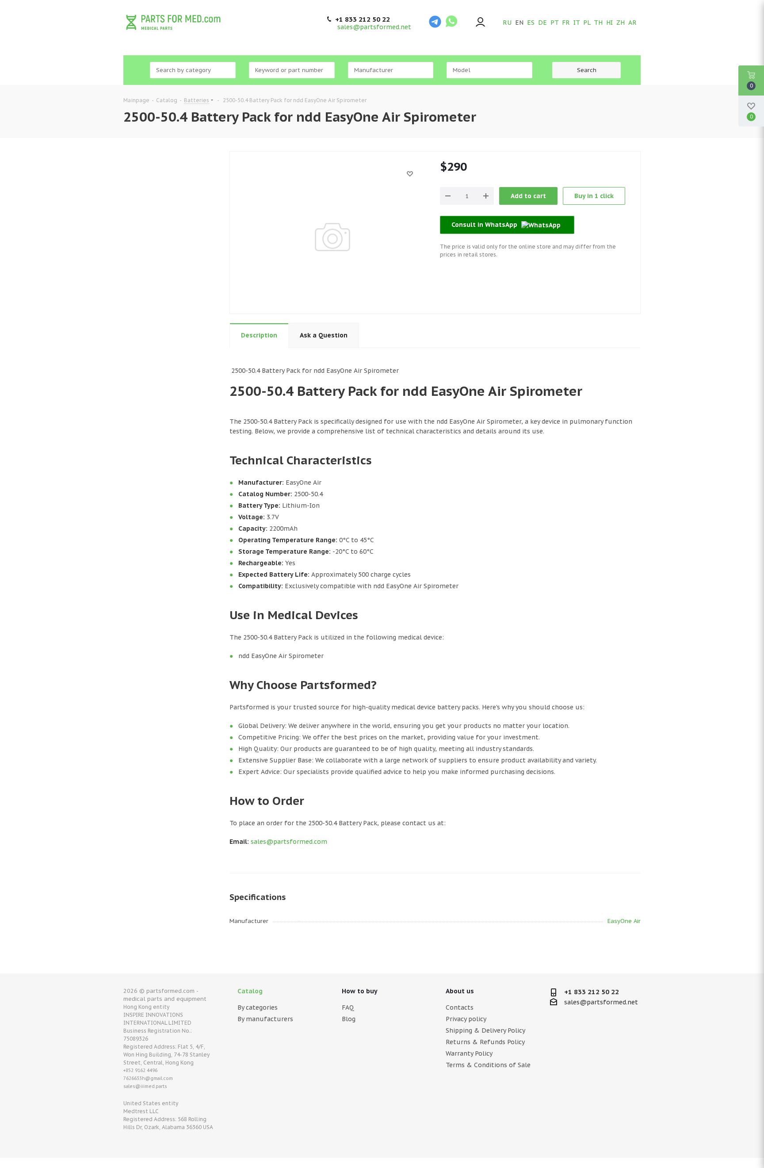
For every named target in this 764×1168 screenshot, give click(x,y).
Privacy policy (466, 1019)
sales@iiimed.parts (145, 1086)
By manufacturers (265, 1019)
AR (632, 23)
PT (554, 23)
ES (531, 23)
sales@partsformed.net (374, 27)
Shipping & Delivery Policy (485, 1030)
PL (586, 23)
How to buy (360, 991)
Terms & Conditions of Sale (488, 1065)
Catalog (250, 991)
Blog (348, 1019)
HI (609, 23)
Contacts (460, 1007)
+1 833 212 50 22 (362, 19)
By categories (257, 1007)
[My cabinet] (480, 23)
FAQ (348, 1007)
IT (576, 23)
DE (542, 23)
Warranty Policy (469, 1053)
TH (598, 23)
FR (566, 23)
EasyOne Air (624, 921)
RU (507, 23)
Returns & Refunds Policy (485, 1042)
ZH (620, 23)
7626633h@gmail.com (148, 1078)
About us (460, 991)
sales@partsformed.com (289, 842)
